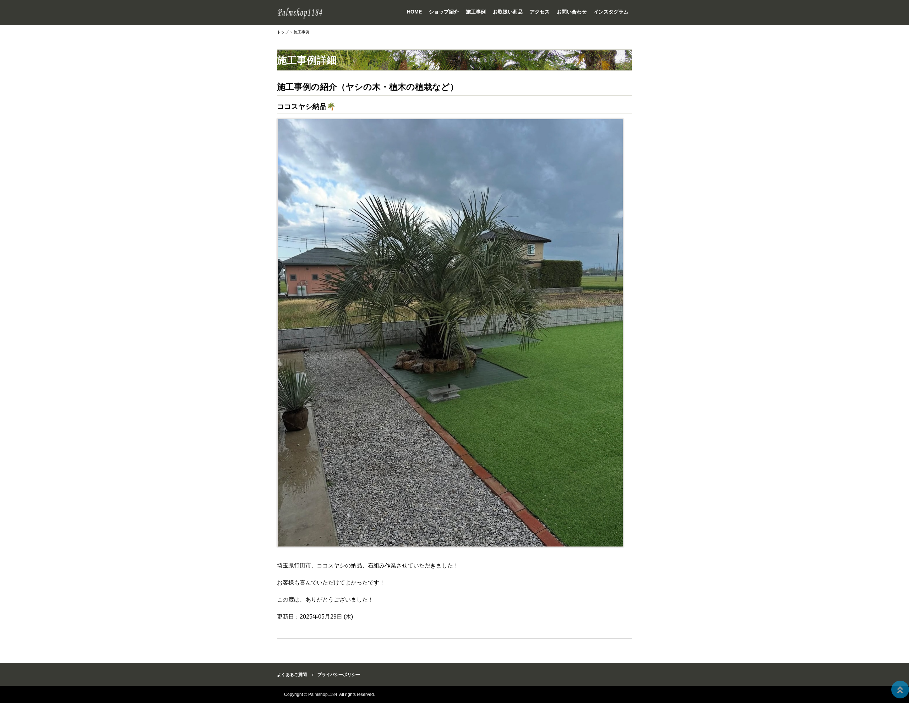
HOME (414, 12)
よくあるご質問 (292, 674)
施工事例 (476, 12)
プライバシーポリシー (338, 674)
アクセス (540, 12)
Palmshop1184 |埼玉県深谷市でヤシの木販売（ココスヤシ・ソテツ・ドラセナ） (300, 12)
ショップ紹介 (444, 12)
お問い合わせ (572, 12)
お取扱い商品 (508, 12)
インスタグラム (611, 12)
